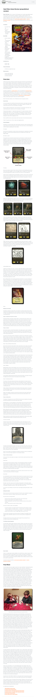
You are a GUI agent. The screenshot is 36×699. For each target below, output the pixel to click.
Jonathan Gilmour (14, 90)
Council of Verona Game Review (10, 689)
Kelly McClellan (27, 95)
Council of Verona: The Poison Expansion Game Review (14, 690)
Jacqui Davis (21, 95)
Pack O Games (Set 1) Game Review (11, 694)
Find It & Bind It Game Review (10, 693)
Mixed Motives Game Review (10, 688)
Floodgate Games (28, 90)
